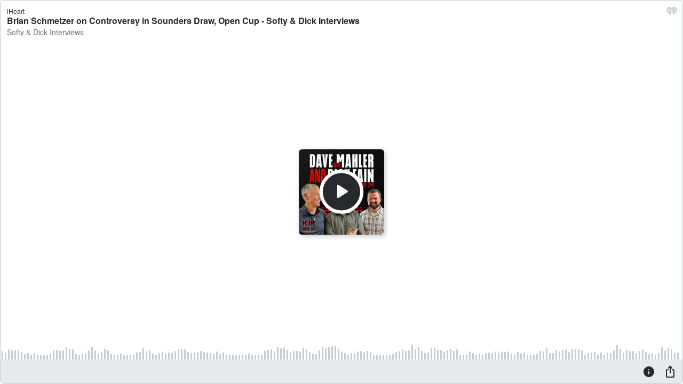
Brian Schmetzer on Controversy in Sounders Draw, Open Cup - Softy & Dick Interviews (183, 20)
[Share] (670, 371)
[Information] (649, 371)
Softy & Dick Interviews (45, 32)
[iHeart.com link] (671, 13)
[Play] (341, 192)
